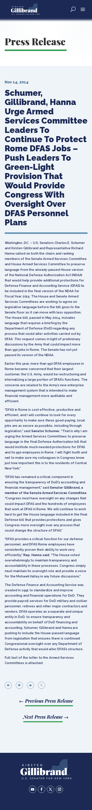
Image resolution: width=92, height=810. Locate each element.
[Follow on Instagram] (59, 789)
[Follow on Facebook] (41, 789)
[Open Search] (73, 9)
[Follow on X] (50, 789)
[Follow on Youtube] (32, 789)
